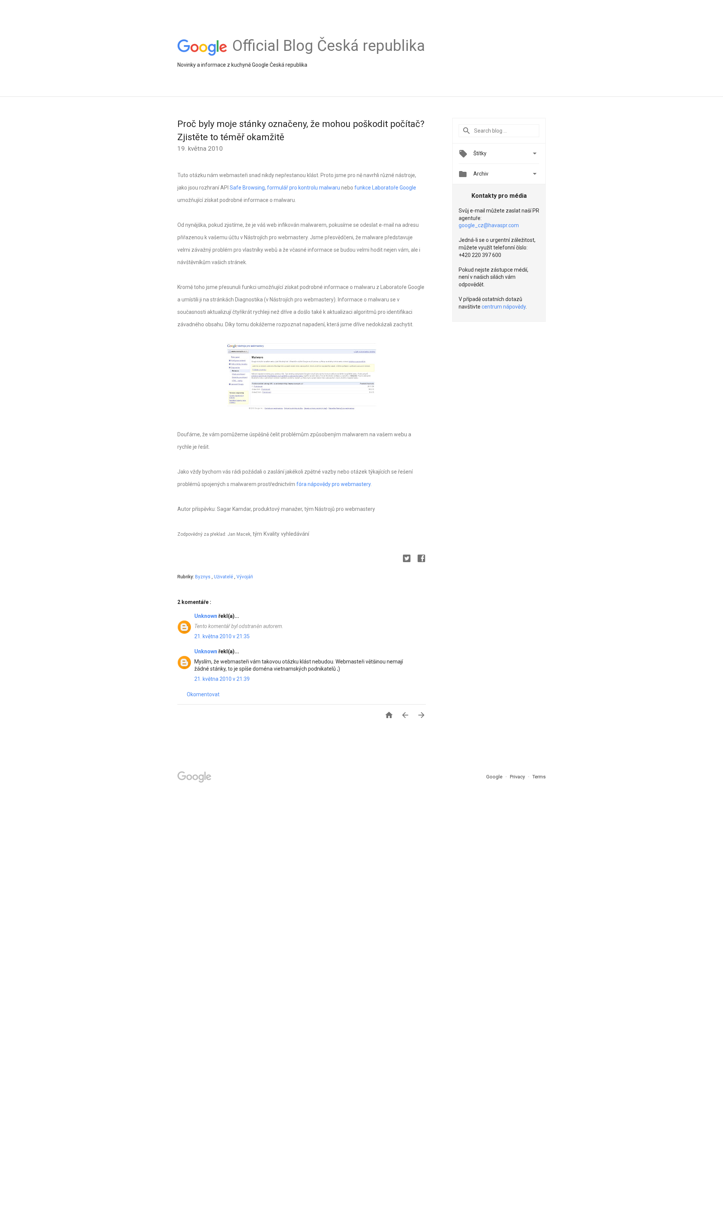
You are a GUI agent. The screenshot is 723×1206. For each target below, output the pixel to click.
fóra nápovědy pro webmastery (333, 484)
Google (494, 777)
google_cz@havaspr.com (489, 225)
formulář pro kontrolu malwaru (303, 188)
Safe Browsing (247, 188)
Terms (539, 777)
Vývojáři (244, 576)
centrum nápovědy (504, 307)
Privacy (518, 777)
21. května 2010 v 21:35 (222, 636)
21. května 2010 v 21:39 (222, 679)
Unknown (206, 616)
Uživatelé (224, 576)
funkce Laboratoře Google (385, 188)
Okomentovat (203, 694)
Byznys (203, 576)
